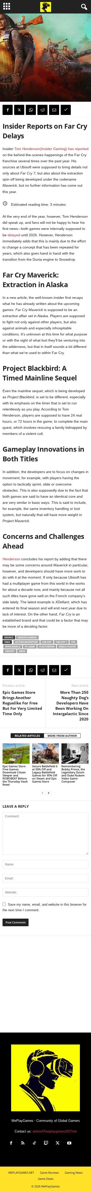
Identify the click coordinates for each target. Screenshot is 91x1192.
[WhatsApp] (31, 110)
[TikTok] (34, 1143)
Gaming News (12, 71)
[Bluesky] (80, 1143)
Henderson (11, 559)
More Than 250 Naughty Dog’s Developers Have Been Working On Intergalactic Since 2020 (70, 706)
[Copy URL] (66, 110)
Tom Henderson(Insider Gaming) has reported (51, 149)
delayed (14, 235)
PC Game (30, 646)
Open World (12, 646)
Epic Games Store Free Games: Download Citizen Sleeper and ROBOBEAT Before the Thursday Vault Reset (15, 775)
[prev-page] (42, 793)
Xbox (22, 651)
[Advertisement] (45, 984)
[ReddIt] (42, 110)
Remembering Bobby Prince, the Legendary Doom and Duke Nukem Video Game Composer (73, 773)
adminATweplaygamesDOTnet (55, 1131)
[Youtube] (69, 1143)
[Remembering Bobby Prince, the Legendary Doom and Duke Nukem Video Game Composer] (74, 753)
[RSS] (23, 1143)
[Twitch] (46, 1143)
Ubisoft (10, 651)
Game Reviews (49, 1172)
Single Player (67, 646)
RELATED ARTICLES (27, 736)
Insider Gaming (27, 637)
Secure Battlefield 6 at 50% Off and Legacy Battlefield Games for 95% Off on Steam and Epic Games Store (44, 773)
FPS (73, 642)
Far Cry (47, 642)
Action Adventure (26, 642)
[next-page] (48, 793)
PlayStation (46, 646)
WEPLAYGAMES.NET (21, 1172)
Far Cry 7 (61, 642)
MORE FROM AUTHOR (62, 736)
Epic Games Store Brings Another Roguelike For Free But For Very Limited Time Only (22, 703)
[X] (19, 110)
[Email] (54, 110)
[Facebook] (8, 110)
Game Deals (45, 1179)
